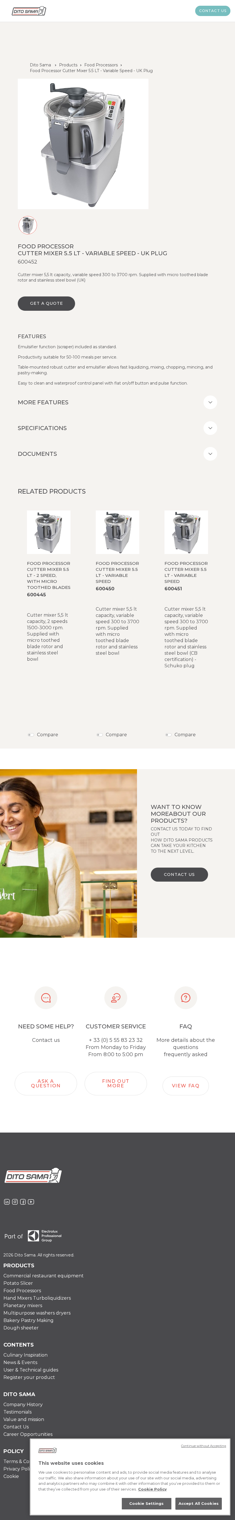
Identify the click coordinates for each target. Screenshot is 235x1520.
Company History (23, 1404)
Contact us (213, 11)
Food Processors (101, 65)
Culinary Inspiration (25, 1355)
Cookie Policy (152, 1489)
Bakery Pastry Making (28, 1320)
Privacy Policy (19, 1469)
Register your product (29, 1377)
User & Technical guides (30, 1370)
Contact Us (16, 1427)
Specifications (42, 428)
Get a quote (46, 303)
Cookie (11, 1476)
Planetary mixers (22, 1305)
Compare (47, 734)
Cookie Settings (146, 1503)
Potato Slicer (18, 1283)
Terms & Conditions (25, 1461)
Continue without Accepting (203, 1446)
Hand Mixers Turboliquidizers (37, 1298)
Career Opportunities (27, 1434)
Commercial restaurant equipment (43, 1275)
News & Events (20, 1362)
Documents (37, 453)
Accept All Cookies (199, 1503)
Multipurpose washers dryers (36, 1313)
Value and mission (23, 1419)
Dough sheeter (21, 1328)
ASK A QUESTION (46, 1083)
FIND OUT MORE (116, 1083)
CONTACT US (179, 874)
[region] (130, 1476)
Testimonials (17, 1412)
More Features (43, 402)
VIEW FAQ (186, 1085)
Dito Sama (40, 65)
